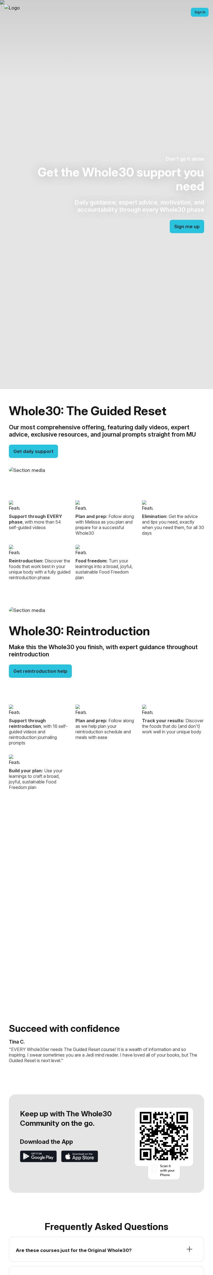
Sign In (199, 12)
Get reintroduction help (40, 671)
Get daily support (33, 451)
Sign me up (187, 226)
